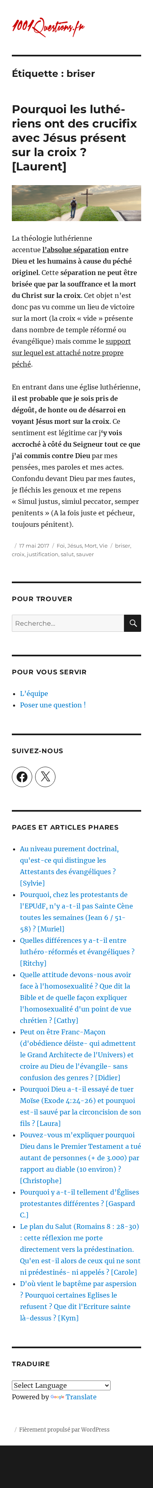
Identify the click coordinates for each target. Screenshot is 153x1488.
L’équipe (34, 693)
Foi (61, 545)
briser (122, 545)
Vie (103, 545)
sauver (85, 554)
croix (18, 554)
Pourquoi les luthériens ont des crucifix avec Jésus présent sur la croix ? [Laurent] (74, 137)
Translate (81, 1397)
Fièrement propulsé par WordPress (64, 1429)
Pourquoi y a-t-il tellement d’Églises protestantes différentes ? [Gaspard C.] (79, 1203)
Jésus (74, 545)
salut (67, 554)
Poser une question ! (53, 705)
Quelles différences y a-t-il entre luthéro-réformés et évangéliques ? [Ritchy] (77, 951)
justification (42, 554)
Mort (90, 545)
